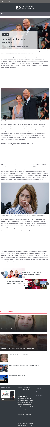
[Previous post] (3, 273)
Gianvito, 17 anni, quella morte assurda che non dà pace (17, 348)
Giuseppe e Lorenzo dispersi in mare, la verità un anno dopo (24, 365)
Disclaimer (10, 1)
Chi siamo (4, 1)
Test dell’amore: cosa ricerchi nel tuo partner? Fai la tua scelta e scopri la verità (17, 283)
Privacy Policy (16, 1)
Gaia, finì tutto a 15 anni (8, 329)
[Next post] (47, 284)
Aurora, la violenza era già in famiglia (18, 354)
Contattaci (24, 416)
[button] (48, 14)
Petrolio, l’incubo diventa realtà (17, 375)
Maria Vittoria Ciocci (10, 46)
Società (5, 34)
